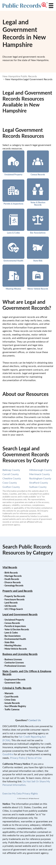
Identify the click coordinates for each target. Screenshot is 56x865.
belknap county (11, 470)
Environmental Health (13, 261)
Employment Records (15, 680)
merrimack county (39, 474)
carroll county (10, 474)
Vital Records (9, 567)
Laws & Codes (13, 233)
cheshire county (11, 478)
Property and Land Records (17, 591)
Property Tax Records (15, 596)
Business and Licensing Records (19, 654)
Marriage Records (13, 576)
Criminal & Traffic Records (16, 688)
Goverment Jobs (12, 683)
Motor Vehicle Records (38, 289)
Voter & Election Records (37, 204)
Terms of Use (34, 758)
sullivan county (38, 487)
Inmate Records (12, 703)
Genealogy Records (14, 586)
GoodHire (7, 754)
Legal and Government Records (19, 614)
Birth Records (11, 573)
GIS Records (10, 606)
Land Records (11, 603)
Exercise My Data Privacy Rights (20, 793)
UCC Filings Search (14, 609)
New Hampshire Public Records (19, 76)
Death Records (12, 579)
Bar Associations (38, 233)
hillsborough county (40, 470)
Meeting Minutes (13, 289)
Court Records (11, 697)
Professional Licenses (15, 666)
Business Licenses (13, 660)
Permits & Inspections (13, 204)
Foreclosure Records (14, 600)
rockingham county (40, 478)
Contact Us (34, 720)
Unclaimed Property (13, 175)
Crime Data (10, 700)
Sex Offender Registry (15, 706)
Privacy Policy (18, 758)
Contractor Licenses (14, 663)
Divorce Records (13, 582)
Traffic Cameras (12, 710)
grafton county (11, 487)
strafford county (38, 483)
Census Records (38, 175)
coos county (9, 483)
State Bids (37, 261)
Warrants (9, 693)
